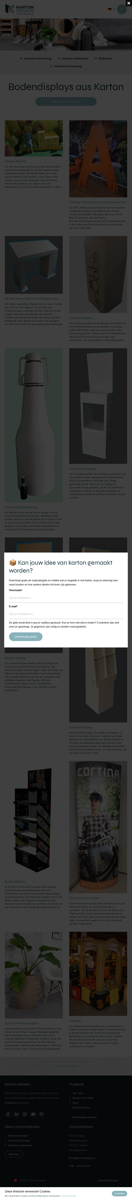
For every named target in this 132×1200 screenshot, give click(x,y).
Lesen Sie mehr (68, 1196)
